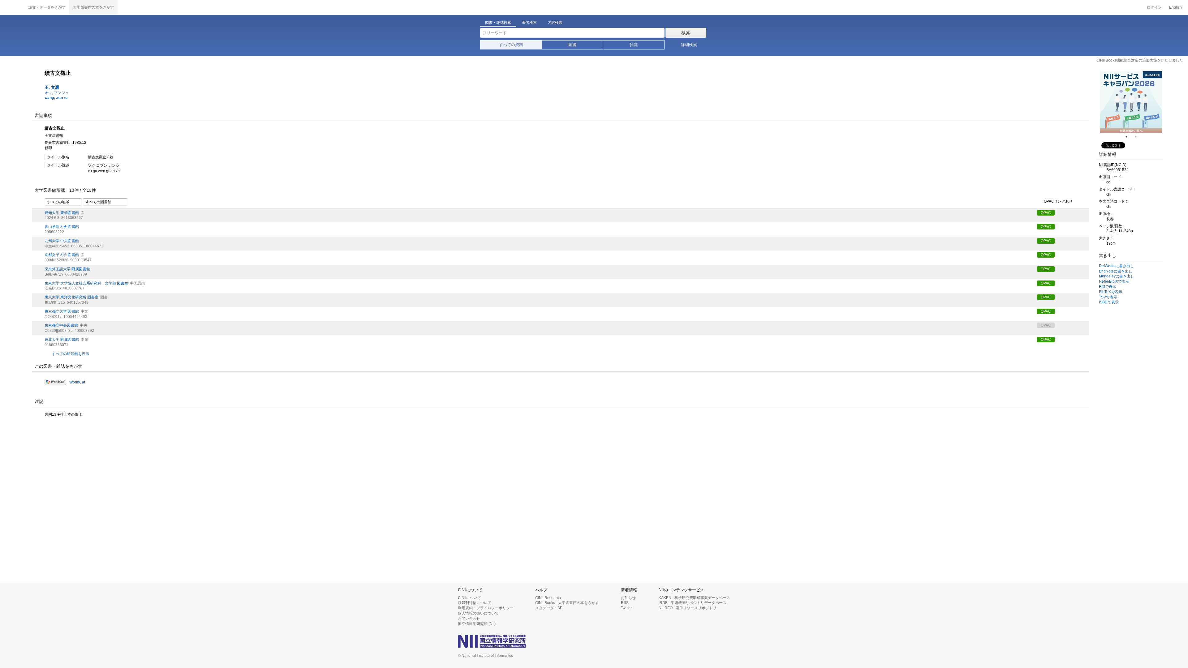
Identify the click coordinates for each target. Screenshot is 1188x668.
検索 (686, 32)
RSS (625, 603)
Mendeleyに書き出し (1116, 276)
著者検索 (529, 22)
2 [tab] (1138, 137)
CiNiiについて (469, 598)
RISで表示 (1107, 287)
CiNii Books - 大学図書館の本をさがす (567, 603)
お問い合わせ (469, 618)
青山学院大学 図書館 (62, 227)
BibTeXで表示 (1110, 292)
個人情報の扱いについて (478, 613)
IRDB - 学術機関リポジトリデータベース (692, 603)
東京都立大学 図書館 (62, 311)
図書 (572, 44)
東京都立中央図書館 (61, 325)
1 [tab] (1129, 137)
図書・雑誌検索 (498, 22)
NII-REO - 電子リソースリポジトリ (688, 608)
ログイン (1154, 7)
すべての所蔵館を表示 (70, 354)
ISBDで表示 (1109, 302)
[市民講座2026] (1133, 102)
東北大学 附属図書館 (62, 339)
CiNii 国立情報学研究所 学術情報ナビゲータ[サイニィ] (12, 7)
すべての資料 (511, 44)
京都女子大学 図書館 (62, 255)
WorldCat (77, 382)
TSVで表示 (1108, 297)
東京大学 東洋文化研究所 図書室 (71, 297)
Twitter (626, 608)
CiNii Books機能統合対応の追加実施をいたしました (1139, 60)
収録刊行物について (474, 603)
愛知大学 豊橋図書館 (62, 213)
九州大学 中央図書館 (62, 241)
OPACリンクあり (1058, 201)
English (1175, 7)
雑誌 (634, 44)
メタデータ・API (549, 608)
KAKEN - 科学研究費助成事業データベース (694, 598)
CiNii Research (548, 598)
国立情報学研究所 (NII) (477, 624)
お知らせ (628, 598)
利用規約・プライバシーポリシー (486, 608)
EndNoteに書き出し (1115, 271)
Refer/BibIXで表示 (1114, 281)
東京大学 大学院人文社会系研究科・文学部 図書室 (86, 283)
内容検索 (555, 22)
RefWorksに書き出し (1116, 266)
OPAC (1046, 213)
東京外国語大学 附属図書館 (67, 269)
